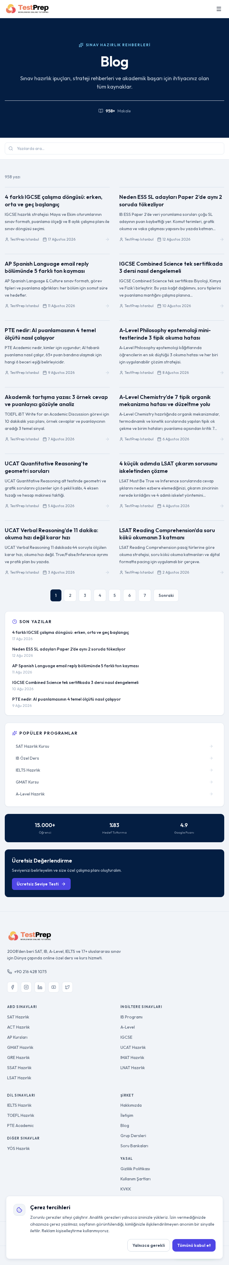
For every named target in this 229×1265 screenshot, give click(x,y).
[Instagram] (26, 987)
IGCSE (126, 1037)
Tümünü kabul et (194, 1245)
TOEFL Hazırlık (20, 1115)
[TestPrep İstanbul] (27, 9)
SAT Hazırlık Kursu (32, 746)
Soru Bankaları (134, 1145)
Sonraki (166, 595)
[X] (67, 987)
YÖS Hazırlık (18, 1148)
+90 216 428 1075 (30, 971)
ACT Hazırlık (18, 1027)
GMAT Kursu (27, 782)
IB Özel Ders (27, 758)
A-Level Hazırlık (30, 794)
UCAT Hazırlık (133, 1047)
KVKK (125, 1189)
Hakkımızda (131, 1105)
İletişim (126, 1115)
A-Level (127, 1027)
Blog (124, 1125)
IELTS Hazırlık (28, 770)
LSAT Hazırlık (19, 1077)
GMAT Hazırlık (20, 1047)
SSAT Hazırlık (19, 1067)
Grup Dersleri (133, 1135)
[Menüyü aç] (218, 9)
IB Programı (131, 1017)
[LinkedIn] (40, 987)
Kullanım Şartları (135, 1179)
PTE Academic (20, 1125)
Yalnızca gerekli (148, 1245)
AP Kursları (17, 1037)
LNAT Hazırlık (132, 1067)
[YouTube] (53, 987)
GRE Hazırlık (18, 1057)
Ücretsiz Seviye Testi (38, 884)
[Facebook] (12, 987)
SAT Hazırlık (18, 1017)
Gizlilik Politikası (135, 1168)
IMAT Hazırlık (132, 1057)
